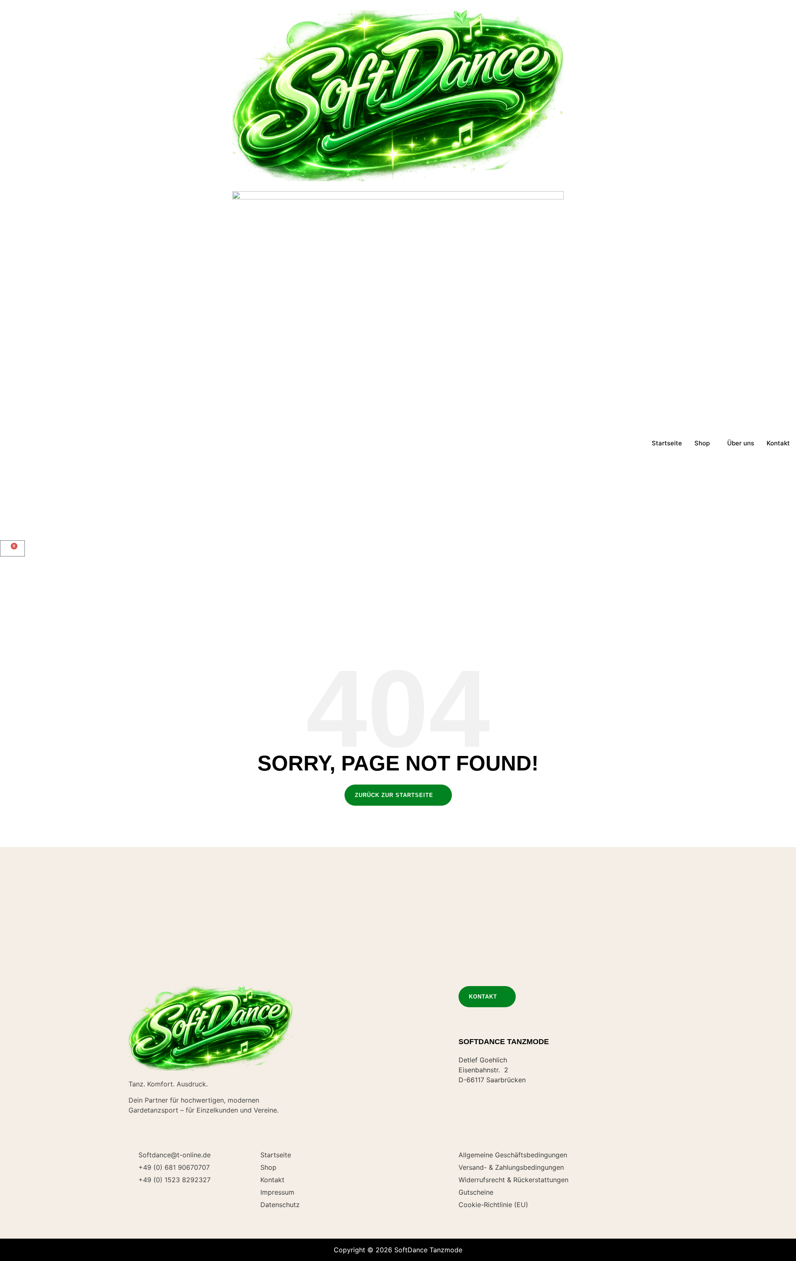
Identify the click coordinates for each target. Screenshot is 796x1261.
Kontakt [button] (483, 997)
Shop (702, 443)
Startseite (667, 443)
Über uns (740, 443)
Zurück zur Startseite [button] (394, 795)
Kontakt (778, 443)
